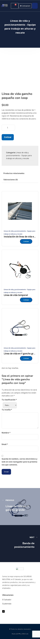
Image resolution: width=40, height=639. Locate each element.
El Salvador (6, 599)
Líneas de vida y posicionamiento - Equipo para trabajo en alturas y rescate (19, 155)
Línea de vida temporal (16, 295)
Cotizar (7, 137)
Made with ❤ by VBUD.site (20, 634)
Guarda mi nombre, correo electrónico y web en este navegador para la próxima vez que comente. (19, 462)
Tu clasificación (9, 399)
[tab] (14, 173)
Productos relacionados (13, 173)
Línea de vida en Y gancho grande (20, 353)
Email (5, 444)
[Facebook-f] (3, 611)
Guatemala (6, 603)
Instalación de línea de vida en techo (20, 236)
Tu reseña (7, 409)
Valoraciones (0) (10, 179)
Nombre (6, 432)
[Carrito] (14, 6)
